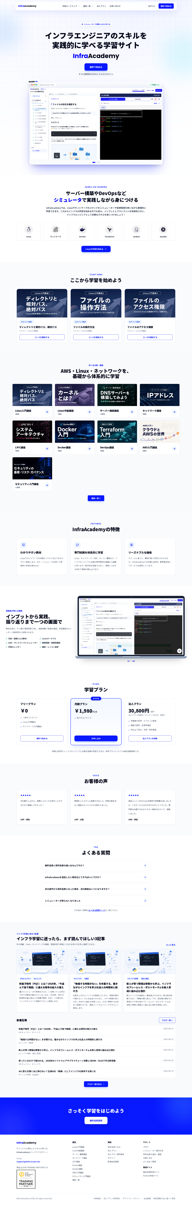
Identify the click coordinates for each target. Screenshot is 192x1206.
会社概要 (147, 1198)
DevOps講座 (77, 1169)
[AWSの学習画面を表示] (99, 162)
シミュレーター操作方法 (153, 1150)
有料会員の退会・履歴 (152, 1154)
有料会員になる (114, 1147)
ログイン (151, 6)
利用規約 (97, 1198)
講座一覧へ (96, 498)
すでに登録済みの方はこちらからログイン (96, 74)
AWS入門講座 (77, 1172)
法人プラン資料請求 (116, 1154)
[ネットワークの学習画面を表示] (97, 162)
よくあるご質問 (149, 1161)
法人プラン (101, 6)
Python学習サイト (151, 1175)
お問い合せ (147, 1158)
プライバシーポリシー (132, 1198)
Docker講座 (77, 1165)
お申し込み (96, 738)
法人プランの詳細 (150, 738)
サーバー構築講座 (79, 1154)
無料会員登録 (96, 1120)
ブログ (146, 1147)
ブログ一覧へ (167, 1020)
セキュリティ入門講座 (81, 1176)
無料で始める (166, 6)
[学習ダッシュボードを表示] (132, 661)
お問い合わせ (115, 6)
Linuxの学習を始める (94, 249)
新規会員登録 (113, 1161)
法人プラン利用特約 (112, 1198)
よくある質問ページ (97, 910)
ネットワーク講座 (79, 1158)
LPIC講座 (76, 1161)
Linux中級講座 (78, 1150)
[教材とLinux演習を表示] (129, 661)
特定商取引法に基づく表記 (164, 1198)
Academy (27, 6)
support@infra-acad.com (28, 1161)
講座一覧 (76, 1180)
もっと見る (170, 944)
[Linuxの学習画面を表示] (93, 162)
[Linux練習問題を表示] (134, 661)
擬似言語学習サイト (151, 1172)
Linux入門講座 (78, 1147)
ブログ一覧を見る (94, 1084)
